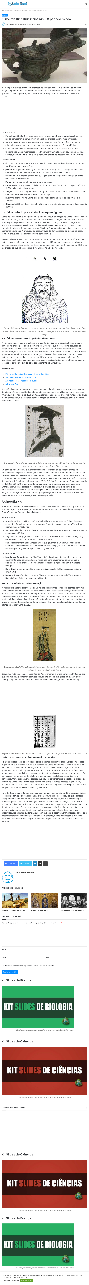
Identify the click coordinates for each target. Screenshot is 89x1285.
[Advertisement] (44, 115)
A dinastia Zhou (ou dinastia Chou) (21, 377)
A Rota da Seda (12, 384)
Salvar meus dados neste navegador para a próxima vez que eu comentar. (29, 966)
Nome (4, 949)
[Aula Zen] (17, 4)
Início (5, 10)
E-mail (4, 957)
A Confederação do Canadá (72, 910)
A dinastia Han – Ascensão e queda (21, 381)
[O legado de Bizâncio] (44, 900)
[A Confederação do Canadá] (74, 900)
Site (47, 957)
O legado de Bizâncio (39, 910)
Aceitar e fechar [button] (26, 1280)
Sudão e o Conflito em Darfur (13, 910)
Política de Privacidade (11, 1280)
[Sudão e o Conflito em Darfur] (15, 900)
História (10, 10)
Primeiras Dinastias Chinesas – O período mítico (27, 374)
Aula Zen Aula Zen (11, 24)
